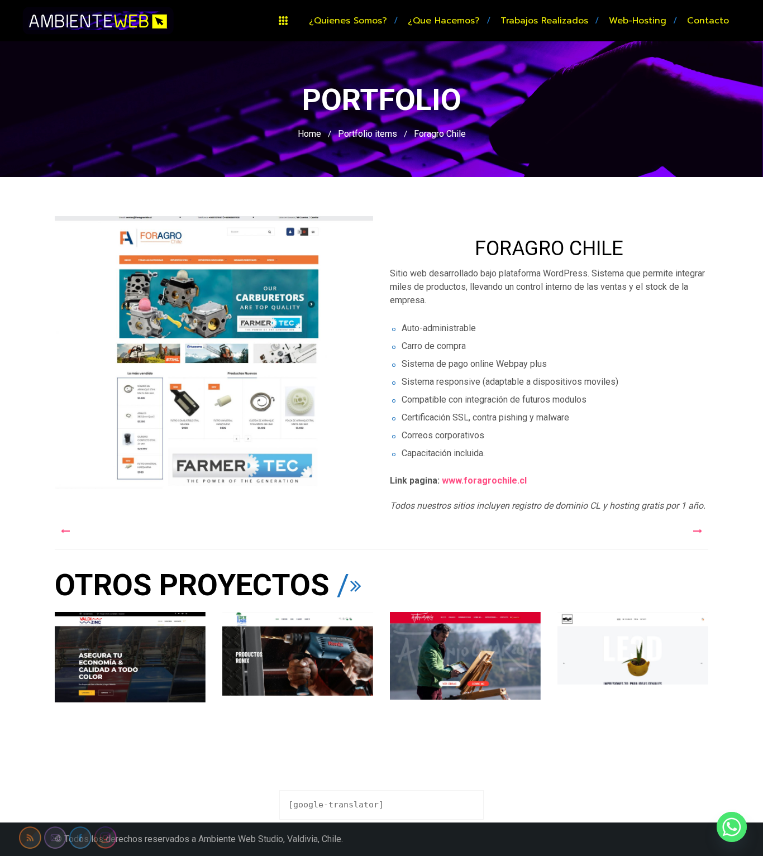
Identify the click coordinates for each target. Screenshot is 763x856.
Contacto (708, 20)
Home (309, 133)
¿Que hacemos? (444, 20)
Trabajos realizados (544, 20)
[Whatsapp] (732, 827)
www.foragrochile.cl (485, 480)
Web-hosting (637, 20)
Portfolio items (367, 133)
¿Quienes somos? (348, 20)
